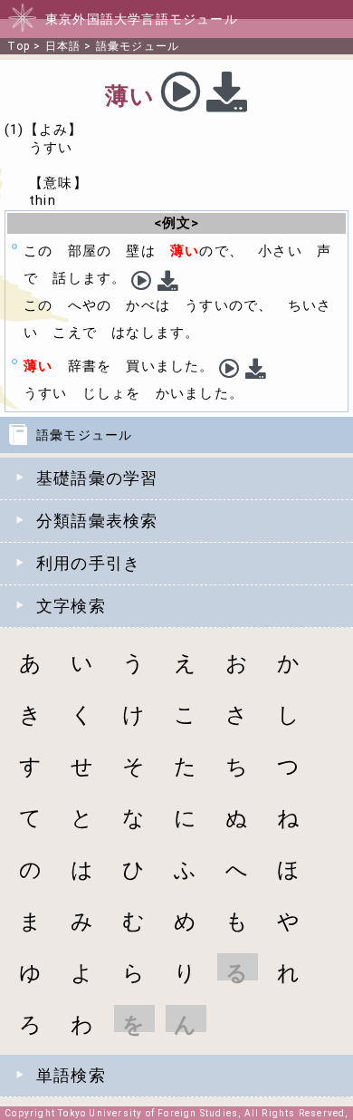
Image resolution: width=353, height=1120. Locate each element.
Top (18, 46)
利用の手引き (88, 563)
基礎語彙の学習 (96, 478)
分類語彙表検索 (96, 520)
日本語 (63, 46)
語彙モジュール (137, 46)
